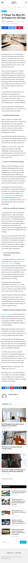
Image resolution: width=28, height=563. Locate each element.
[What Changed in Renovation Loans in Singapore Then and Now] (14, 415)
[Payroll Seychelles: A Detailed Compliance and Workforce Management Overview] (6, 502)
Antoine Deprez (9, 21)
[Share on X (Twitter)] (12, 27)
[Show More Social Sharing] (24, 27)
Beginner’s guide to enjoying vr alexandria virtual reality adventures (18, 521)
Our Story (18, 552)
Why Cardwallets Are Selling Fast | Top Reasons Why (19, 512)
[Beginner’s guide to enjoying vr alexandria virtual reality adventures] (6, 522)
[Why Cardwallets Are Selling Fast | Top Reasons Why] (6, 513)
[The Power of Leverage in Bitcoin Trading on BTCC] (14, 438)
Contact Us (10, 552)
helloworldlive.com (6, 558)
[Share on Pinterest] (19, 27)
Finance (4, 11)
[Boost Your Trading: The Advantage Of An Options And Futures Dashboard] (14, 461)
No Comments (6, 23)
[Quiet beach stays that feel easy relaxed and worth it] (6, 493)
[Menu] (3, 2)
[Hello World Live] (14, 2)
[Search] (25, 2)
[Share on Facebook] (5, 27)
